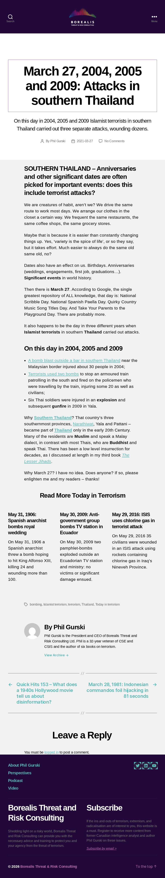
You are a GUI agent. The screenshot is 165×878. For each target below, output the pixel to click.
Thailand (63, 430)
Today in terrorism (107, 604)
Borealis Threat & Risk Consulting (48, 867)
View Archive (56, 655)
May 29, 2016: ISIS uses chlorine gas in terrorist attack (133, 520)
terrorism (74, 604)
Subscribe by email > (102, 848)
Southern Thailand (53, 417)
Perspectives (82, 51)
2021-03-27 (85, 141)
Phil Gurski (57, 141)
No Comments (114, 141)
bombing (36, 604)
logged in (51, 752)
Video (13, 788)
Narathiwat (83, 423)
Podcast (15, 780)
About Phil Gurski (24, 765)
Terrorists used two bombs (53, 374)
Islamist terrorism (55, 604)
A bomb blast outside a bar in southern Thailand (74, 360)
